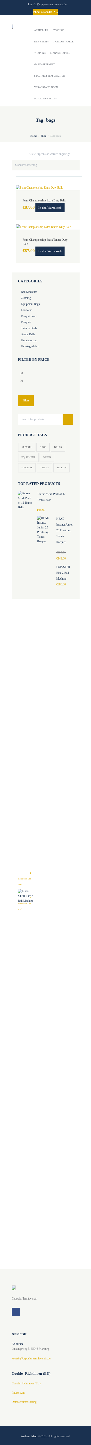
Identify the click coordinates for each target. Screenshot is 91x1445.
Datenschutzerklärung (24, 1402)
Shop (44, 135)
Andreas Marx (29, 1436)
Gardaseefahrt (44, 64)
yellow (61, 467)
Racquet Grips (29, 316)
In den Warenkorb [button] (50, 207)
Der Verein (41, 41)
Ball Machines (29, 292)
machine (27, 467)
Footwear (26, 310)
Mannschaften (60, 53)
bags (43, 447)
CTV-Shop (58, 30)
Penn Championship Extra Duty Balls (44, 200)
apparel (26, 447)
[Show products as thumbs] (74, 154)
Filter (26, 400)
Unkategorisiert (30, 346)
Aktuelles (41, 30)
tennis (44, 467)
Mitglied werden (45, 98)
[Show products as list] (78, 154)
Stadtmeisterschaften (49, 75)
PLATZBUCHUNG (45, 12)
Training (40, 53)
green (47, 457)
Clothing (26, 298)
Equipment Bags (30, 304)
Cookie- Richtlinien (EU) (26, 1383)
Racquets (26, 322)
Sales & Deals (29, 328)
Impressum (18, 1392)
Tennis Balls (28, 334)
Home (33, 135)
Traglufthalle (63, 41)
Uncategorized (29, 340)
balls (58, 447)
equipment (28, 457)
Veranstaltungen (46, 87)
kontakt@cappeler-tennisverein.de (47, 4)
